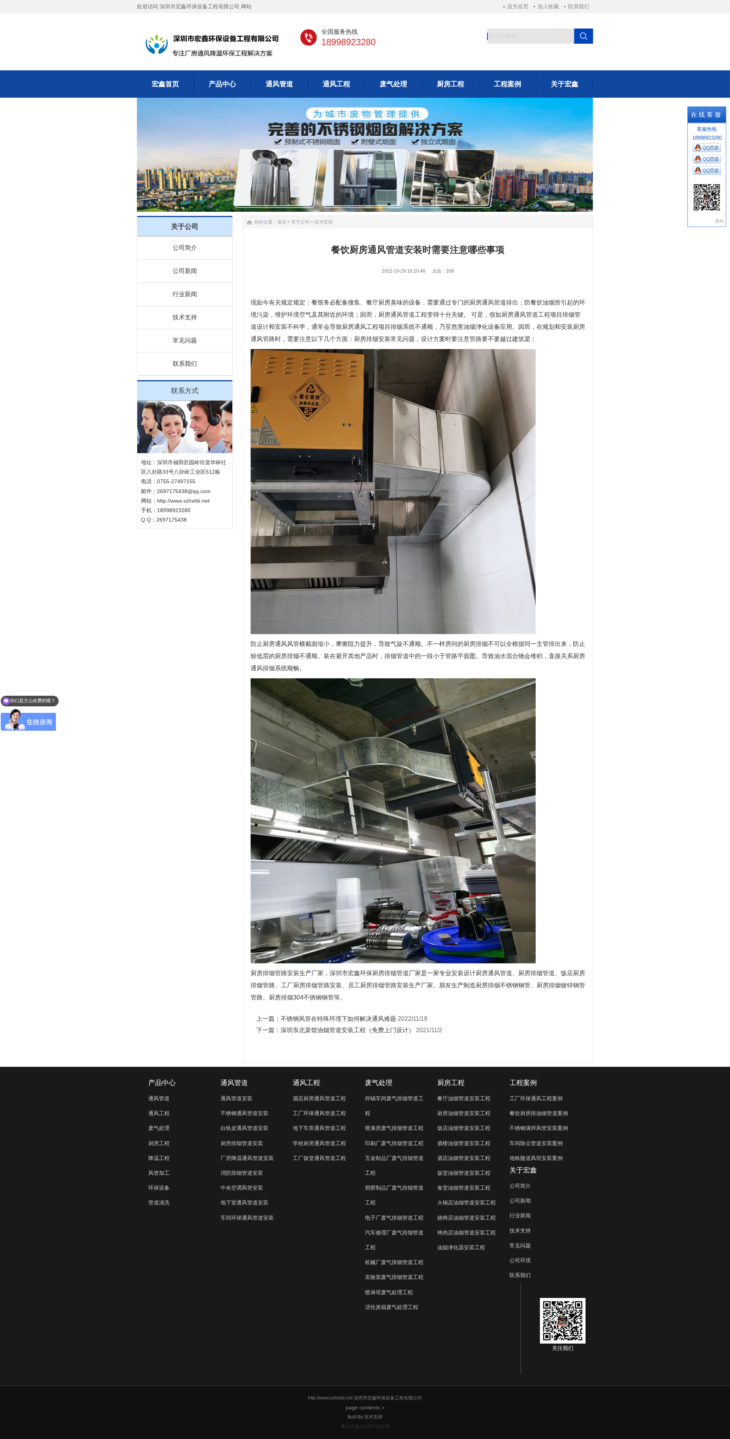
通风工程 (159, 1113)
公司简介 (185, 247)
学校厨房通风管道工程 (319, 1143)
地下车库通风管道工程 (319, 1128)
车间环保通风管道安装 (247, 1218)
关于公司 (300, 222)
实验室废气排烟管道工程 (394, 1277)
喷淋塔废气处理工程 (389, 1292)
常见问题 (185, 340)
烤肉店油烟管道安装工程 (466, 1233)
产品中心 (162, 1083)
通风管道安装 (236, 1098)
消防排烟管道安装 (242, 1173)
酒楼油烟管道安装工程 (463, 1143)
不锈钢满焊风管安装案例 (538, 1128)
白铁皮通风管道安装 (244, 1128)
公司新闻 (185, 271)
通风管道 (159, 1098)
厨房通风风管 (281, 644)
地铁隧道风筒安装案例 (536, 1158)
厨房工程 (159, 1143)
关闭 (719, 221)
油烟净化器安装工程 (461, 1247)
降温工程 (159, 1158)
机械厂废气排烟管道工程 (394, 1262)
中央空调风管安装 (242, 1188)
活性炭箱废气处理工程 (391, 1307)
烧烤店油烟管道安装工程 (466, 1218)
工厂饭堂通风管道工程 (319, 1158)
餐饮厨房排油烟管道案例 (538, 1113)
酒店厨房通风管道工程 (319, 1098)
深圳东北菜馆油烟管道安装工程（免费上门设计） (347, 1030)
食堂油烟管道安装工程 (463, 1188)
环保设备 (159, 1188)
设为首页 (517, 6)
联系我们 (578, 6)
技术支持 (185, 317)
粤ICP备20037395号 (365, 1426)
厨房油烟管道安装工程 (463, 1113)
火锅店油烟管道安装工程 (466, 1202)
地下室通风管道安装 (244, 1202)
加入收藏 (548, 6)
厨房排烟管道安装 (242, 1143)
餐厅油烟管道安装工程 (463, 1098)
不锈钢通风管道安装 (244, 1113)
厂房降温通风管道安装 (247, 1158)
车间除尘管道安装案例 (536, 1143)
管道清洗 (159, 1202)
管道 (506, 973)
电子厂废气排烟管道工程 (394, 1218)
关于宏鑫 (523, 1170)
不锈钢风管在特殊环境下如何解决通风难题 (338, 1018)
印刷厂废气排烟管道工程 (394, 1143)
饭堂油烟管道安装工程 (463, 1173)
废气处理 (159, 1128)
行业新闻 (185, 294)
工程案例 (523, 1083)
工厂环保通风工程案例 (536, 1098)
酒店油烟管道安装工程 (463, 1158)
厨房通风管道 (396, 314)
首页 (281, 222)
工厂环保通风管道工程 (319, 1113)
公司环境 (520, 1260)
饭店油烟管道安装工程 (463, 1128)
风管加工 (159, 1173)
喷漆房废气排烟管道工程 (394, 1128)
